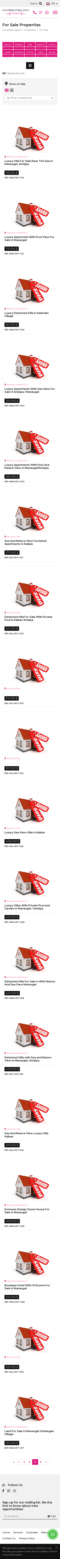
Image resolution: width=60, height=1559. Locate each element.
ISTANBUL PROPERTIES (19, 46)
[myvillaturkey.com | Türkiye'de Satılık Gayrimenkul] (15, 12)
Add (53, 1516)
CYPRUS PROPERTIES (52, 46)
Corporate (32, 1532)
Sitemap (46, 1532)
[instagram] (8, 1491)
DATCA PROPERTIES (41, 53)
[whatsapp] (14, 1491)
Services (18, 1532)
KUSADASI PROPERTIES (19, 53)
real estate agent (11, 29)
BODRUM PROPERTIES (41, 46)
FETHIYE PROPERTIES (30, 53)
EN (53, 3)
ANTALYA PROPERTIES (8, 46)
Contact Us (9, 1538)
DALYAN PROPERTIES (52, 53)
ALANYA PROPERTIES (8, 53)
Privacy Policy (27, 1538)
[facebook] (3, 1491)
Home (6, 1532)
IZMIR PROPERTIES (30, 46)
